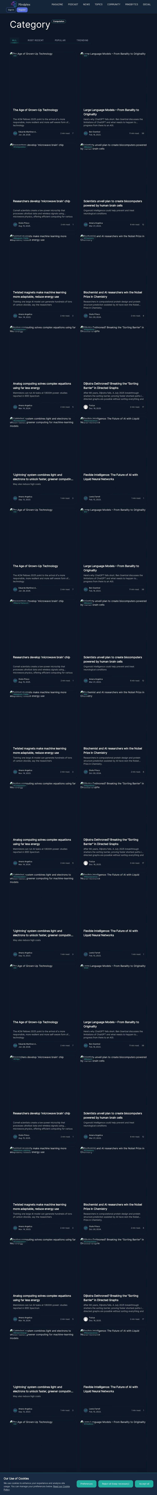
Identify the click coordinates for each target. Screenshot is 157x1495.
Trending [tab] (82, 40)
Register (22, 10)
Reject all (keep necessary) (115, 1484)
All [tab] (14, 40)
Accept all (144, 1484)
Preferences (86, 1484)
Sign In (11, 10)
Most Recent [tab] (36, 40)
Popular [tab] (60, 40)
